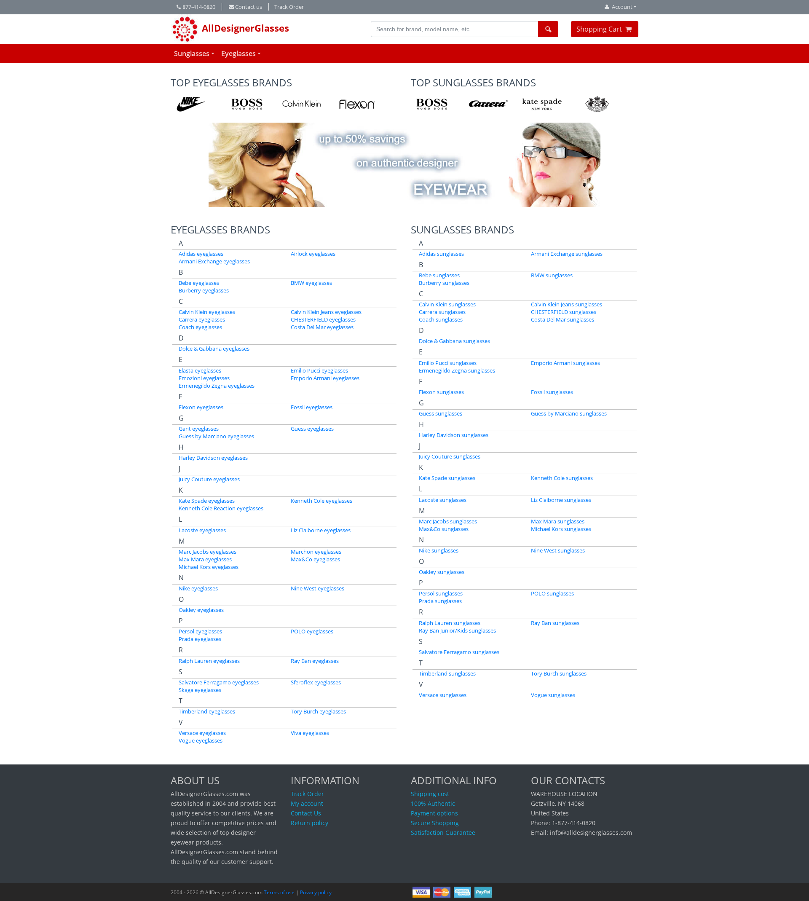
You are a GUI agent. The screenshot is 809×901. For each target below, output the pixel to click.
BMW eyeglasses (311, 283)
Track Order (289, 7)
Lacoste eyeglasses (202, 530)
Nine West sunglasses (558, 550)
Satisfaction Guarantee (443, 833)
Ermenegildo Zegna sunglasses (457, 370)
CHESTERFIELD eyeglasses (323, 319)
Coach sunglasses (441, 319)
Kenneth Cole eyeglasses (321, 500)
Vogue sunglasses (553, 695)
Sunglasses (191, 53)
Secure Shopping (435, 823)
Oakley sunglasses (441, 572)
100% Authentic (433, 803)
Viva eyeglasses (310, 733)
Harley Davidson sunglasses (453, 435)
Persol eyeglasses (200, 631)
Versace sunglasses (442, 695)
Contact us (248, 7)
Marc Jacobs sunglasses (448, 521)
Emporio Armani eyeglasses (325, 378)
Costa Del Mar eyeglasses (322, 327)
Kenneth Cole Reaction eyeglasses (221, 508)
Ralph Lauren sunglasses (449, 623)
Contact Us (306, 813)
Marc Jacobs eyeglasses (207, 551)
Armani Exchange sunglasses (567, 253)
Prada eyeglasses (200, 639)
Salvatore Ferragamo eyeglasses (219, 682)
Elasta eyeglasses (200, 370)
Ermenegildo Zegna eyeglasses (216, 385)
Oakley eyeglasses (201, 610)
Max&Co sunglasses (444, 529)
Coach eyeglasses (200, 327)
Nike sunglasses (438, 550)
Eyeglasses (238, 53)
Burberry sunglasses (444, 283)
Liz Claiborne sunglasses (561, 500)
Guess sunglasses (440, 413)
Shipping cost (430, 794)
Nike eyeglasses (198, 588)
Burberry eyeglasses (204, 290)
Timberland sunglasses (447, 673)
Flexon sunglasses (441, 392)
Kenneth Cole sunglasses (562, 478)
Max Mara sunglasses (557, 521)
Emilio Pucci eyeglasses (319, 370)
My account (307, 803)
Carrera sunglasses (442, 312)
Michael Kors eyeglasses (208, 567)
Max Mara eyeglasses (205, 559)
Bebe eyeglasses (199, 283)
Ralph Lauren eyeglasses (209, 661)
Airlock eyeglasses (313, 253)
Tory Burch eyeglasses (318, 711)
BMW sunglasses (552, 275)
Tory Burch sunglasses (559, 673)
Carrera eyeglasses (202, 319)
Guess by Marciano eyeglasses (216, 436)
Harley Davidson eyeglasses (213, 457)
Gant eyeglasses (199, 428)
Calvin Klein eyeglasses (207, 312)
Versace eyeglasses (202, 733)
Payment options (434, 813)
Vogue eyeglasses (200, 740)
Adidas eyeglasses (201, 253)
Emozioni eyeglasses (204, 378)
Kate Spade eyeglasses (207, 500)
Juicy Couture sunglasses (449, 456)
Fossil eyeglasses (311, 407)
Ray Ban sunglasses (555, 623)
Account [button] (622, 7)
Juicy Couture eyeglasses (209, 479)
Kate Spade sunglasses (447, 478)
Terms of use (279, 892)
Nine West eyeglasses (317, 588)
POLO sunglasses (552, 593)
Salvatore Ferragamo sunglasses (459, 652)
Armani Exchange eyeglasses (214, 261)
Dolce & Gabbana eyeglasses (214, 348)
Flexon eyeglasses (201, 407)
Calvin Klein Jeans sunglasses (566, 304)
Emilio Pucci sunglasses (448, 363)
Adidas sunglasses (441, 253)
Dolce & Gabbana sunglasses (454, 341)
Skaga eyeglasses (200, 690)
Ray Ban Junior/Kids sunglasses (457, 630)
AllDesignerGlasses (244, 27)
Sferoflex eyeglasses (316, 682)
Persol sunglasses (441, 593)
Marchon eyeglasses (316, 551)
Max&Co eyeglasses (315, 559)
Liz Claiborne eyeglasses (321, 530)
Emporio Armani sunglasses (565, 363)
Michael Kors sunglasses (561, 529)
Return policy (309, 823)
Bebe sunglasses (439, 275)
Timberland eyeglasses (207, 711)
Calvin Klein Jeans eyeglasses (326, 312)
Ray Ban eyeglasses (315, 661)
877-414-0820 (198, 7)
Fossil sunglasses (552, 392)
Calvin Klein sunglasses (447, 304)
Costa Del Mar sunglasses (562, 319)
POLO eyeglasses (312, 631)
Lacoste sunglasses (442, 500)
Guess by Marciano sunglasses (569, 413)
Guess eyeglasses (312, 428)
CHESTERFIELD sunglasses (563, 312)
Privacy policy (316, 892)
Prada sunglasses (440, 601)
